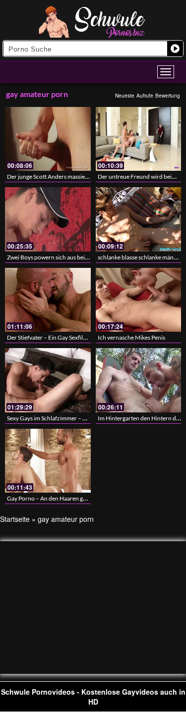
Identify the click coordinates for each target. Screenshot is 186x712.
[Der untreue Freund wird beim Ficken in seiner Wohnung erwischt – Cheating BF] (139, 139)
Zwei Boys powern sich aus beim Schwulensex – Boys (75, 257)
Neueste (124, 95)
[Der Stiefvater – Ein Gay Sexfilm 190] (48, 300)
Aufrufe (144, 95)
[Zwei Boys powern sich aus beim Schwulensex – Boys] (48, 219)
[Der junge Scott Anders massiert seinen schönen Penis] (48, 139)
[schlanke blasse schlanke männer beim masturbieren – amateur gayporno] (139, 219)
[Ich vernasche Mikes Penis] (139, 300)
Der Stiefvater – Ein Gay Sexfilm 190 (53, 337)
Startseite (15, 519)
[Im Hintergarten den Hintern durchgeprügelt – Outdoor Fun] (139, 380)
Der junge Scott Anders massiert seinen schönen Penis (76, 176)
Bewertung (167, 95)
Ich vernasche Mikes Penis (131, 337)
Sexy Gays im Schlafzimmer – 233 (50, 418)
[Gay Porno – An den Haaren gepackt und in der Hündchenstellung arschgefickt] (48, 461)
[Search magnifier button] (175, 48)
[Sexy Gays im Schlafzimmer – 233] (48, 380)
